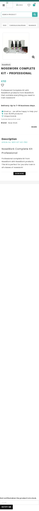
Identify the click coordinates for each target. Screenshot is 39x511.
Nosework (32, 25)
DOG (4, 25)
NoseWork (6, 64)
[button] (29, 5)
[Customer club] (9, 4)
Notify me (6, 507)
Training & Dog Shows (17, 25)
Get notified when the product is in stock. (18, 498)
